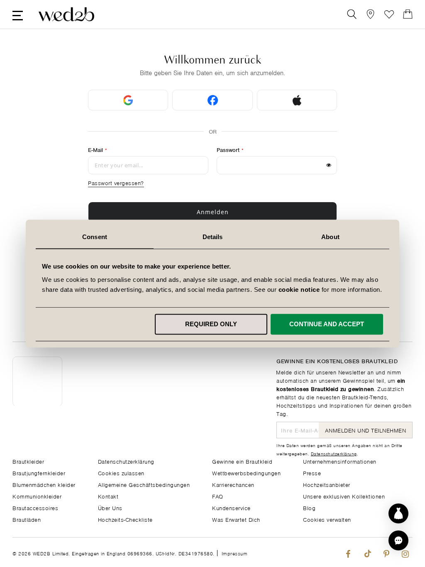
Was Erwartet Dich (236, 519)
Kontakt (108, 495)
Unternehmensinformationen (339, 460)
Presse (312, 472)
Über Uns (110, 507)
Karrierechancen (233, 484)
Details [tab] (213, 236)
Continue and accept (326, 323)
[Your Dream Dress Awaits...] (66, 14)
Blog (309, 507)
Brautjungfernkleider (38, 472)
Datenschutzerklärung (126, 460)
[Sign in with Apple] (297, 100)
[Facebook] (348, 552)
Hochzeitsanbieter (326, 484)
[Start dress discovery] (398, 513)
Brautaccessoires (35, 507)
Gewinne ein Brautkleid (242, 460)
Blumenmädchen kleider (44, 484)
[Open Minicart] (408, 14)
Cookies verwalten (327, 519)
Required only (211, 323)
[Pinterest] (386, 552)
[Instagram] (405, 552)
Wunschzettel (389, 14)
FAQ (217, 495)
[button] (398, 540)
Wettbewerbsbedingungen (246, 472)
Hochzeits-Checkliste (125, 519)
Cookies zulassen (121, 472)
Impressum (235, 553)
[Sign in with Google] (128, 100)
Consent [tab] (94, 236)
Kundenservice (231, 507)
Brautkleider (28, 460)
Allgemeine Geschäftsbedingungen (144, 484)
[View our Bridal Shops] (370, 14)
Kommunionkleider (36, 495)
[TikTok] (367, 552)
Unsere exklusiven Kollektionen (344, 495)
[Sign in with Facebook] (212, 100)
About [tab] (330, 236)
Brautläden (26, 519)
